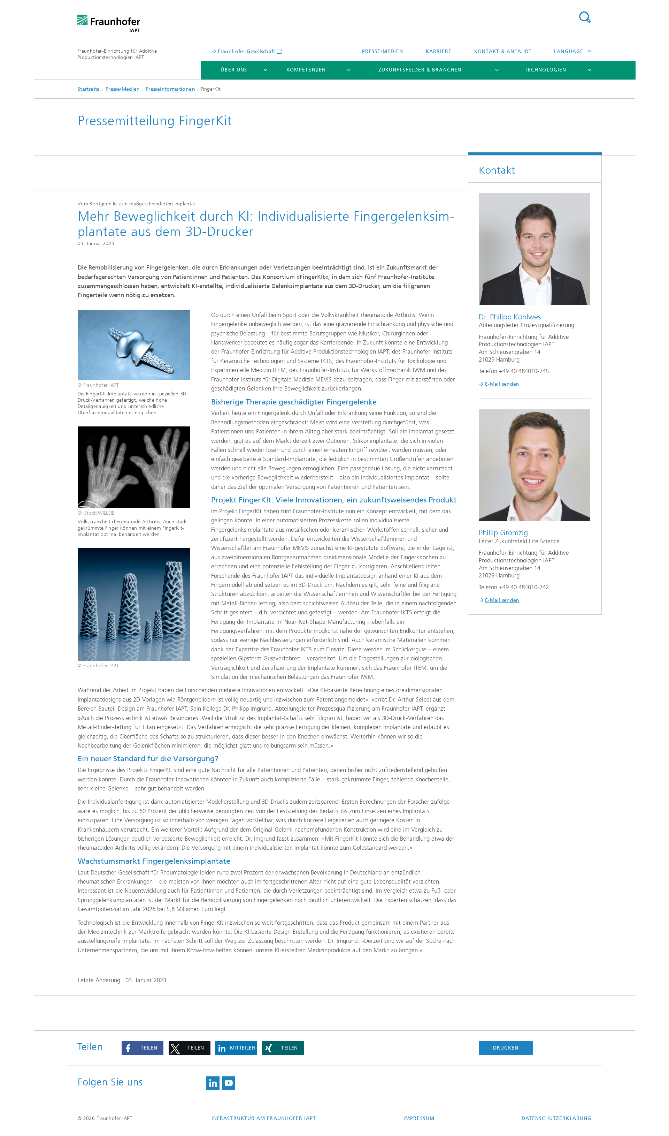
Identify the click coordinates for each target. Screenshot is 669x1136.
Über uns (234, 70)
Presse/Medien (382, 51)
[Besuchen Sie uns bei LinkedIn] (213, 1083)
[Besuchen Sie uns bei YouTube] (228, 1083)
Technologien (545, 70)
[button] (142, 1048)
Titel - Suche (584, 17)
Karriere (439, 51)
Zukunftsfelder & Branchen (419, 70)
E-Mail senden (502, 384)
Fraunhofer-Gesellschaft (245, 51)
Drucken (505, 1048)
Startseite (89, 89)
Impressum (419, 1118)
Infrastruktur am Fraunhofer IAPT (264, 1118)
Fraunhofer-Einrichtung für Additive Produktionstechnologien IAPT (117, 54)
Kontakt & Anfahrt (503, 51)
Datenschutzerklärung (556, 1118)
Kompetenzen (306, 70)
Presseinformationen (170, 89)
